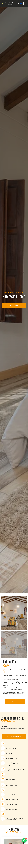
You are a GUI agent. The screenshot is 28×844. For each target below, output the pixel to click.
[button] (2, 613)
